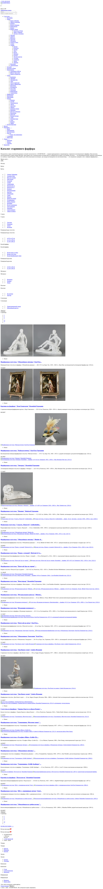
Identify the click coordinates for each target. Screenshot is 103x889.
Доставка (6, 861)
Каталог (6, 851)
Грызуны (12, 39)
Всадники (10, 18)
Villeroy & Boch (11, 211)
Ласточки (13, 106)
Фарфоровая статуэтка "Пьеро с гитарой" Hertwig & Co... (21, 553)
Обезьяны (13, 41)
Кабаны (12, 23)
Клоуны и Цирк (11, 68)
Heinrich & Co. (11, 185)
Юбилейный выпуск (12, 308)
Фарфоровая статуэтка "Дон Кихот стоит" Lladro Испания (21, 650)
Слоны (12, 43)
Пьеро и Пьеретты (15, 74)
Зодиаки (9, 67)
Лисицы (12, 35)
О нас (5, 869)
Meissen (9, 197)
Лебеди (12, 107)
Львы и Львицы (18, 32)
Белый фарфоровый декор (14, 255)
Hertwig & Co (10, 187)
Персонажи (10, 97)
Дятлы (12, 104)
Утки (11, 120)
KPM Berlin (10, 193)
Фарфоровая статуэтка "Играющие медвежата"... (18, 608)
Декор (7, 139)
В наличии (10, 293)
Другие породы (18, 56)
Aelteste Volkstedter (12, 174)
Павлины (12, 110)
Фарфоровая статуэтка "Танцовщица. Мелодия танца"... (21, 722)
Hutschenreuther (11, 190)
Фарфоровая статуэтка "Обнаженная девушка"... (18, 751)
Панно (9, 142)
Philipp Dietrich (11, 201)
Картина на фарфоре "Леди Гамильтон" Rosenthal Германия (22, 406)
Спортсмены (13, 93)
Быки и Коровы (14, 20)
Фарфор (9, 281)
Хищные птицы (14, 108)
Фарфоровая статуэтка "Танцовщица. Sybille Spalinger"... (21, 764)
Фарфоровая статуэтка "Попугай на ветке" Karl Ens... (20, 623)
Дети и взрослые (14, 82)
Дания (9, 225)
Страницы (3, 312)
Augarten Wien (11, 176)
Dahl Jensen (10, 179)
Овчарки (16, 54)
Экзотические (14, 65)
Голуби (12, 101)
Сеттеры (16, 58)
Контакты (6, 872)
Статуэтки (8, 16)
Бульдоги (16, 48)
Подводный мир (11, 124)
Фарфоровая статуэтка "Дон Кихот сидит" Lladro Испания (21, 694)
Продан (9, 295)
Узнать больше (5, 886)
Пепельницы (10, 130)
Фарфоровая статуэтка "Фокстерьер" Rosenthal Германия (21, 581)
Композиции (13, 26)
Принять (12, 886)
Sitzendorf (9, 208)
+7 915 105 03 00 (5, 1)
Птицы (9, 98)
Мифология (10, 94)
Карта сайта (7, 881)
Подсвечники (11, 131)
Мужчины (13, 85)
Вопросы (6, 880)
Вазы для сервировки (16, 134)
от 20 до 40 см (11, 268)
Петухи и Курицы (15, 111)
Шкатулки (10, 137)
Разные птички (14, 116)
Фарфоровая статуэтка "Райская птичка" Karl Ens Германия (22, 450)
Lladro (8, 195)
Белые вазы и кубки (12, 252)
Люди (8, 75)
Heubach (9, 189)
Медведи (12, 38)
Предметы (8, 127)
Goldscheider (10, 184)
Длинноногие (14, 103)
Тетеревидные (14, 119)
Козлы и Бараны (14, 25)
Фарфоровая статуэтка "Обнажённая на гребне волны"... (21, 804)
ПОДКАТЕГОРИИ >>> (7, 826)
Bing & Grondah (11, 177)
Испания (9, 227)
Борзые (15, 46)
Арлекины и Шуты (15, 71)
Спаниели (16, 59)
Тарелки (9, 143)
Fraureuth (9, 181)
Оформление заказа (6, 10)
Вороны (12, 100)
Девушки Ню (14, 80)
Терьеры (16, 62)
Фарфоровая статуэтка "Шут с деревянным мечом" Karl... (21, 791)
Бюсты (6, 126)
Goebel (9, 182)
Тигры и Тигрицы (19, 33)
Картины (9, 140)
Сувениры (10, 136)
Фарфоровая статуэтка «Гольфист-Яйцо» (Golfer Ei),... (20, 737)
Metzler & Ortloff (11, 198)
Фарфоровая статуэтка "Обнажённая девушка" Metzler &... (21, 539)
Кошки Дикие (14, 29)
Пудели (16, 55)
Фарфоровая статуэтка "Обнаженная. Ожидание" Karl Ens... (22, 636)
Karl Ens (9, 192)
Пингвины (13, 113)
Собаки (12, 45)
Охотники (13, 90)
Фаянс (9, 282)
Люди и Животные (15, 84)
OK (2, 160)
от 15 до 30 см (11, 240)
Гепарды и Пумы (18, 30)
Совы (11, 117)
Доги (15, 51)
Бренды (6, 848)
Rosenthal (9, 203)
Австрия (9, 222)
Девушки (12, 78)
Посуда (9, 133)
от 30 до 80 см (11, 241)
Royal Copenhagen (12, 205)
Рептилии (13, 64)
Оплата (6, 859)
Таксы (15, 61)
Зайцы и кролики (15, 22)
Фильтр (3, 311)
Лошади (12, 36)
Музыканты (13, 87)
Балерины (13, 77)
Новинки (6, 850)
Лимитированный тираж (14, 306)
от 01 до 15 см (11, 238)
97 (4, 321)
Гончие (15, 49)
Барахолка (6, 144)
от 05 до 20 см (11, 267)
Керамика (9, 279)
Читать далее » (4, 159)
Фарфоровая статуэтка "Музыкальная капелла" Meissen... (21, 594)
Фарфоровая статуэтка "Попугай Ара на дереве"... (18, 566)
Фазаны (12, 121)
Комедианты (10, 69)
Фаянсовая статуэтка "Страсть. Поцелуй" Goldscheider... (20, 525)
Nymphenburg (10, 200)
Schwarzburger (11, 206)
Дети (11, 81)
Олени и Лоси (14, 42)
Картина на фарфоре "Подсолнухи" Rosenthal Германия (20, 777)
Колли (15, 52)
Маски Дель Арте (15, 72)
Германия (9, 224)
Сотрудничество (8, 870)
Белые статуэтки (11, 254)
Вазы (8, 129)
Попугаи (12, 114)
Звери (8, 19)
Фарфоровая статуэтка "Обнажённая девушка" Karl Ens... (21, 362)
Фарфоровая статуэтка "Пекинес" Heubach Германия (19, 511)
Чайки (12, 123)
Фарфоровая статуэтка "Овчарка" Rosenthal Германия (20, 465)
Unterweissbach (11, 209)
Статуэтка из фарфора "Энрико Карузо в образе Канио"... (21, 709)
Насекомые (10, 95)
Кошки (12, 28)
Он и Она (13, 88)
